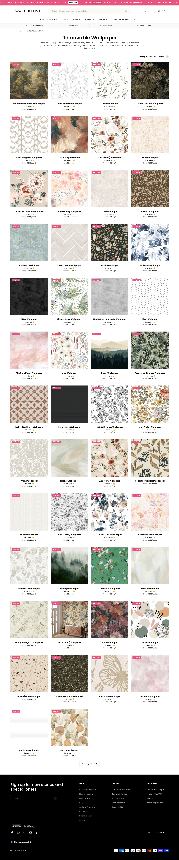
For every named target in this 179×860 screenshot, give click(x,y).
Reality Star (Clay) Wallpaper (29, 427)
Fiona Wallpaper (110, 103)
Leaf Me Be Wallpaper (29, 588)
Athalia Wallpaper (110, 265)
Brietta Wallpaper (150, 588)
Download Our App (155, 789)
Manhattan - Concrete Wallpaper (109, 319)
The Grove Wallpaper (109, 588)
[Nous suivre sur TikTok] (36, 832)
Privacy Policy (118, 798)
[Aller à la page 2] (96, 764)
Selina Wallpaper (150, 642)
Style (65, 20)
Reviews (103, 20)
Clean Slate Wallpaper (69, 427)
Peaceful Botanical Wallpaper (150, 481)
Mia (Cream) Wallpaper (69, 642)
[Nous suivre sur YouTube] (30, 832)
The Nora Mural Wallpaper (29, 373)
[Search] (126, 11)
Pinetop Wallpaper (69, 588)
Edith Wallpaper (110, 642)
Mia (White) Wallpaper (150, 427)
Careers (83, 811)
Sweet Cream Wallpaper (69, 265)
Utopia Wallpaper (29, 534)
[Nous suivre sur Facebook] (12, 832)
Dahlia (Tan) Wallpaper (29, 696)
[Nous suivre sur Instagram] (18, 832)
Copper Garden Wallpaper (150, 103)
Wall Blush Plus (118, 802)
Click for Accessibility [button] (23, 842)
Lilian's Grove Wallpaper (69, 319)
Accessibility (117, 807)
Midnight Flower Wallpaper (109, 427)
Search (150, 798)
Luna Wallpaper (110, 211)
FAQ (81, 802)
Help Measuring (86, 794)
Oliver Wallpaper (150, 319)
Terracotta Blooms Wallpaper (29, 211)
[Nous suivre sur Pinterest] (24, 832)
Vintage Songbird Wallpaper (29, 642)
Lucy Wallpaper (150, 157)
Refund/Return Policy (121, 789)
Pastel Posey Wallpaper (69, 211)
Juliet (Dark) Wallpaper (69, 534)
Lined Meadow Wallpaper (69, 103)
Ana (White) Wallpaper (109, 157)
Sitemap (83, 820)
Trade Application (155, 802)
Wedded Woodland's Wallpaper (29, 103)
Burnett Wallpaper (150, 211)
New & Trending (48, 20)
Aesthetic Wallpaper (150, 696)
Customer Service (87, 789)
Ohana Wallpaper (29, 481)
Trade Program (121, 20)
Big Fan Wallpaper (69, 750)
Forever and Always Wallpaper (150, 373)
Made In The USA (154, 794)
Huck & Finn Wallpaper (110, 696)
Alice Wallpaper (69, 373)
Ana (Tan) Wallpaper (109, 481)
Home (21, 31)
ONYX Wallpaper (29, 319)
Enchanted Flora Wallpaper (69, 696)
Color (76, 20)
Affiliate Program (87, 807)
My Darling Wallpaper (69, 157)
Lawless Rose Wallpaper (110, 534)
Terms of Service (119, 794)
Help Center (84, 798)
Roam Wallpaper (109, 373)
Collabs (89, 20)
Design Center (85, 816)
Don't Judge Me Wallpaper (29, 157)
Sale (136, 20)
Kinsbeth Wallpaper (29, 265)
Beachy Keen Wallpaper (150, 534)
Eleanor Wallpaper (69, 481)
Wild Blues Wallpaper (150, 265)
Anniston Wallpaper (29, 750)
